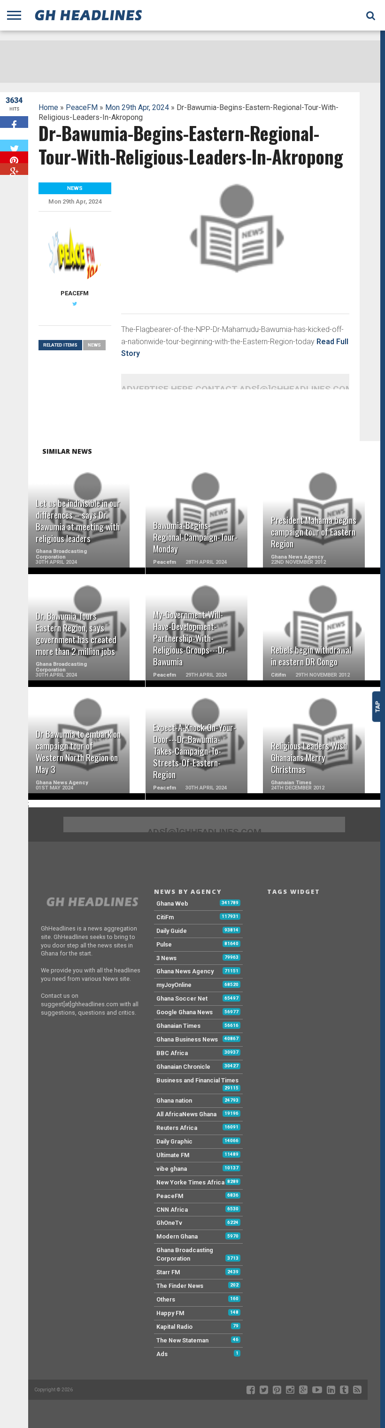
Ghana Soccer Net (182, 998)
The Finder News (179, 1285)
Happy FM (170, 1313)
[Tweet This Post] (14, 145)
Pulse (164, 944)
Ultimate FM (173, 1155)
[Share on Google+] (14, 169)
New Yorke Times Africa (190, 1182)
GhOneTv (169, 1222)
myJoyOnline (174, 984)
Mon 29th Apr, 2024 (137, 107)
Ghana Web (172, 903)
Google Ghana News (184, 1012)
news (94, 344)
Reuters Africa (176, 1127)
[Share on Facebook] (14, 122)
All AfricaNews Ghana (186, 1114)
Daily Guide (171, 930)
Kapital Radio (174, 1326)
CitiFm (165, 917)
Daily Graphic (174, 1141)
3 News (166, 958)
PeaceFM (82, 107)
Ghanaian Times (178, 1025)
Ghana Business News (187, 1039)
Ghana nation (174, 1100)
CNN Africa (172, 1209)
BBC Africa (172, 1053)
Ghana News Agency (185, 971)
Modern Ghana (177, 1236)
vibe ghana (171, 1168)
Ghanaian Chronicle (183, 1066)
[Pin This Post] (14, 157)
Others (165, 1299)
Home (48, 107)
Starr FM (168, 1272)
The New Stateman (182, 1340)
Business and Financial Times (197, 1080)
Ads (162, 1353)
